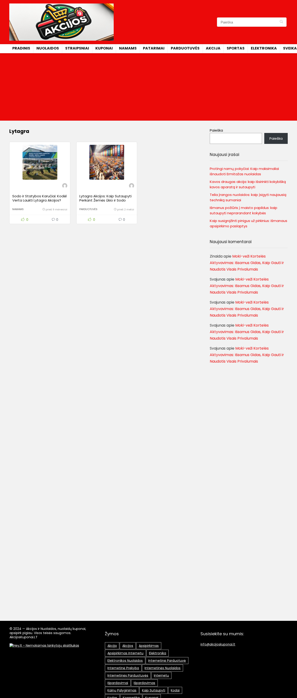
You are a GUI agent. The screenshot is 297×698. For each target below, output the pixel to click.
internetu (161, 675)
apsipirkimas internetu (125, 653)
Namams (128, 48)
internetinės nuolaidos (163, 668)
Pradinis (21, 48)
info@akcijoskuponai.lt (217, 644)
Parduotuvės (185, 48)
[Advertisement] (148, 88)
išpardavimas (144, 683)
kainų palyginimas (121, 690)
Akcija (213, 48)
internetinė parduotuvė (167, 660)
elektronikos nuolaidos (125, 660)
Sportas (236, 48)
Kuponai (104, 48)
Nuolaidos (47, 48)
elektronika (157, 653)
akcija (112, 645)
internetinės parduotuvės (127, 675)
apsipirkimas (149, 645)
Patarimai (154, 48)
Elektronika (264, 48)
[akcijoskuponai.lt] (64, 186)
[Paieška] (281, 22)
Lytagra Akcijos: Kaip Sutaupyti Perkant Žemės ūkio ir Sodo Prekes (105, 200)
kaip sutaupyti (153, 690)
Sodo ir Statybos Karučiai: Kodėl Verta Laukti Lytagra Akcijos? (39, 198)
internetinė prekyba (123, 668)
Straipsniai (77, 48)
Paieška (216, 130)
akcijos (127, 645)
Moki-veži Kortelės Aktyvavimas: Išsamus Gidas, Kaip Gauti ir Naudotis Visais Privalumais (247, 263)
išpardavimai (117, 683)
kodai (175, 690)
